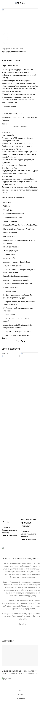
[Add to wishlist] (10, 518)
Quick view (4, 518)
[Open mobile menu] (2, 3)
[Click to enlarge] (5, 41)
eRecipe (6, 522)
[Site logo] (20, 3)
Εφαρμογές (6, 527)
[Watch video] (5, 35)
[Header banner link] (20, 350)
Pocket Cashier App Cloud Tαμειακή (28, 522)
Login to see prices (9, 535)
